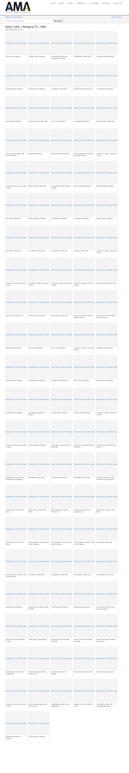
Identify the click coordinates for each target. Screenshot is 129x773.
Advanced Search (16, 17)
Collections (81, 3)
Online (70, 3)
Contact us (117, 3)
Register (119, 17)
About (61, 3)
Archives (106, 3)
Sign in (113, 17)
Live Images (94, 3)
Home (53, 3)
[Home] (17, 3)
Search (7, 17)
